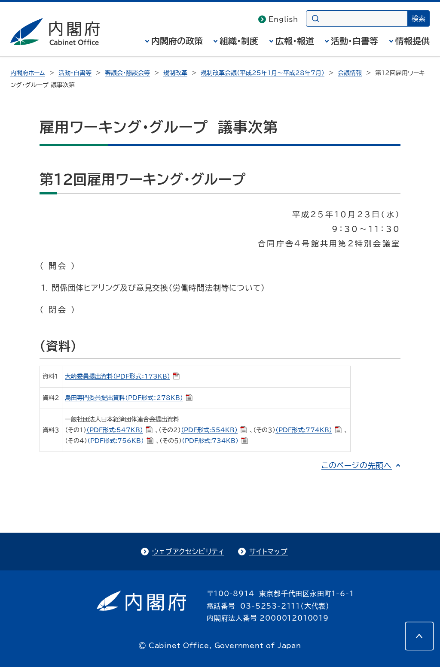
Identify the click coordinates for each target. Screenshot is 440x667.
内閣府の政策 (177, 40)
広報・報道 (294, 40)
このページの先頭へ (356, 465)
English (283, 19)
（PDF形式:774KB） (303, 430)
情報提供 (412, 40)
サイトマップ (268, 551)
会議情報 (350, 73)
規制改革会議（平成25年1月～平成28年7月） (262, 73)
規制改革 (175, 73)
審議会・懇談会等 (127, 73)
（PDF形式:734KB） (210, 441)
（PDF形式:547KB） (114, 430)
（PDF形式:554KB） (209, 430)
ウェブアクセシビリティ (188, 551)
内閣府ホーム (27, 73)
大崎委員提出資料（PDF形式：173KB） (117, 376)
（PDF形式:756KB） (115, 441)
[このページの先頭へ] (419, 636)
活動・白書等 (354, 40)
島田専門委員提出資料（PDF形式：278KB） (124, 398)
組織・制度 (239, 40)
